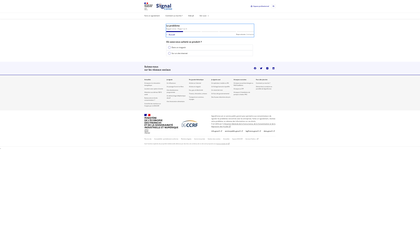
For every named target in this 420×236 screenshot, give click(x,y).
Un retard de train (217, 90)
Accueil (172, 34)
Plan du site (147, 139)
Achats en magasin (195, 87)
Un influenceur (171, 83)
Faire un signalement (152, 16)
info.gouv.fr (215, 131)
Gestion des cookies (214, 139)
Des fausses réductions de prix (220, 97)
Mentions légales (186, 139)
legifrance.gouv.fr (252, 131)
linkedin (273, 68)
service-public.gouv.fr (233, 131)
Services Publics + (250, 139)
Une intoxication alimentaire (176, 101)
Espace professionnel (261, 6)
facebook (255, 68)
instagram (267, 68)
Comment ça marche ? (174, 16)
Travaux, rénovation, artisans (198, 94)
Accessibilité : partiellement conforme (166, 139)
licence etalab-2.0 (222, 144)
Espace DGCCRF (237, 139)
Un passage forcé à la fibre (175, 87)
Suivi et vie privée (199, 139)
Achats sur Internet (195, 83)
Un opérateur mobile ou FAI (220, 83)
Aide (190, 16)
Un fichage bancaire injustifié (220, 87)
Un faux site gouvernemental (220, 94)
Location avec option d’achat (153, 89)
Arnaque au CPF (239, 89)
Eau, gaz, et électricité (196, 90)
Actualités (226, 139)
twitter (261, 68)
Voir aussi (203, 16)
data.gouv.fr (268, 131)
